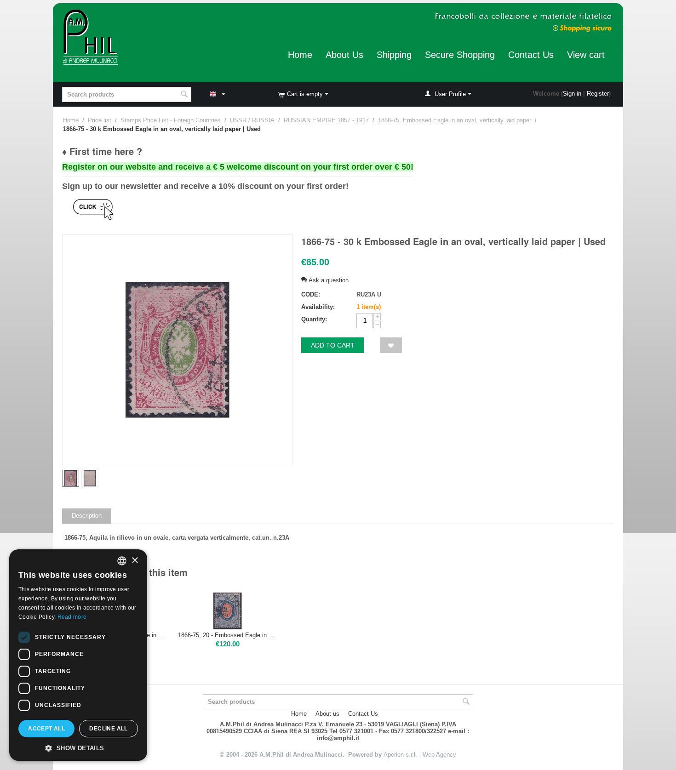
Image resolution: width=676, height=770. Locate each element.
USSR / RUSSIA (252, 120)
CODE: (310, 294)
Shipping (394, 55)
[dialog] (78, 655)
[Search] (184, 95)
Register (598, 93)
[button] (78, 747)
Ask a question (328, 280)
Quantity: (314, 319)
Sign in (572, 93)
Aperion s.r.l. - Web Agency (420, 754)
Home (300, 55)
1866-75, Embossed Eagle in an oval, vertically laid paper (454, 120)
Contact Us (531, 55)
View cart (586, 55)
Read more (72, 617)
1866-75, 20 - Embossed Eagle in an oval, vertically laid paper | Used (227, 635)
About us (327, 713)
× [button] (134, 560)
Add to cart (333, 345)
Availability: (318, 306)
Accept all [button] (46, 728)
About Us (344, 55)
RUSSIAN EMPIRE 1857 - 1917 (326, 120)
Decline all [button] (108, 728)
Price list (99, 120)
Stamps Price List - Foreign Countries (170, 120)
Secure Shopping (460, 55)
